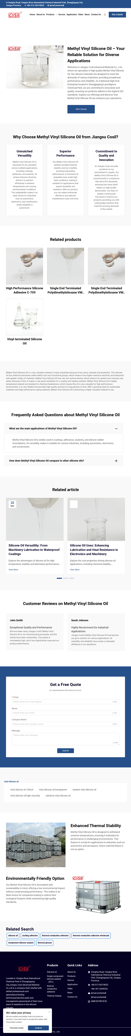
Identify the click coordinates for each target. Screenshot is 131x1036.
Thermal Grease (54, 996)
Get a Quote (117, 14)
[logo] (15, 15)
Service (61, 14)
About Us (40, 14)
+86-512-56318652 (36, 5)
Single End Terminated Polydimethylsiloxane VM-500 (66, 290)
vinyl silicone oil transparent (53, 789)
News (87, 14)
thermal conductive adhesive (52, 989)
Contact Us (96, 14)
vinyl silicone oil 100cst (21, 789)
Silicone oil (52, 972)
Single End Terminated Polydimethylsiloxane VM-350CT (106, 290)
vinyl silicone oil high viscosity (25, 795)
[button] (59, 578)
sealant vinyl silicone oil (84, 789)
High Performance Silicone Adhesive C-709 (24, 290)
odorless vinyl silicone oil (58, 795)
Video (80, 14)
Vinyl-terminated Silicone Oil (24, 341)
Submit (65, 750)
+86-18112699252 (99, 989)
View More (13, 569)
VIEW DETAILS (24, 266)
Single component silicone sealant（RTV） (55, 979)
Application (72, 14)
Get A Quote (81, 109)
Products (50, 14)
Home (32, 14)
